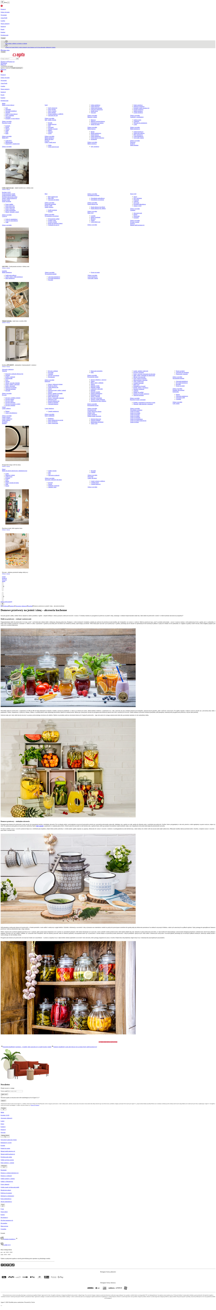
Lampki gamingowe (53, 411)
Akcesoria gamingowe (182, 396)
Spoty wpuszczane (53, 423)
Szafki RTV (8, 140)
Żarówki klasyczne (96, 419)
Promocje (3, 1129)
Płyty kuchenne (138, 198)
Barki (6, 133)
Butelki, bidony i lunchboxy (140, 387)
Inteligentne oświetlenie (97, 422)
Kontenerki (94, 139)
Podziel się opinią (5, 1148)
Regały (7, 127)
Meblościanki (9, 142)
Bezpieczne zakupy (6, 1190)
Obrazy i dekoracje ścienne (55, 384)
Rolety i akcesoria (10, 386)
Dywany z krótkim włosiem (12, 398)
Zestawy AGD (137, 206)
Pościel (50, 484)
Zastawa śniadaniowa (96, 393)
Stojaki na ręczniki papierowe (141, 393)
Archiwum (6, 606)
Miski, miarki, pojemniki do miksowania (144, 375)
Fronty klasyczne (10, 206)
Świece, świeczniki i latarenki (56, 398)
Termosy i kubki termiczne (98, 399)
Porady (2, 29)
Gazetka (3, 20)
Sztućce (93, 384)
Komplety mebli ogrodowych (141, 108)
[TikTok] (13, 1266)
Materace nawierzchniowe (98, 121)
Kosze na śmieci (180, 371)
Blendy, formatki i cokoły (12, 212)
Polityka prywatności (6, 1193)
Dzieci (3, 469)
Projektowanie (4, 35)
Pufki (92, 372)
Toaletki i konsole (53, 129)
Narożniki (8, 109)
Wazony (50, 392)
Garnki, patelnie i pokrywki (140, 371)
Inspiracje (3, 26)
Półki (6, 132)
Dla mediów (4, 1223)
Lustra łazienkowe (138, 136)
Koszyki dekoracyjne (53, 401)
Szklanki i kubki (95, 386)
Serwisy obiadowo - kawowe (98, 379)
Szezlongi (8, 117)
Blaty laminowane (53, 196)
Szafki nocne (94, 111)
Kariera (3, 1214)
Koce (6, 380)
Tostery (93, 220)
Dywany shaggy (9, 399)
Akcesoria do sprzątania (182, 372)
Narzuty (7, 381)
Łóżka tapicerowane (53, 146)
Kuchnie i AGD (6, 192)
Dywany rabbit (9, 401)
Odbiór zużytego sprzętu (7, 1160)
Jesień (3, 581)
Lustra (135, 124)
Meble (3, 103)
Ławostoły (51, 127)
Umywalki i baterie (139, 138)
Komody (7, 126)
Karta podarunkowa (6, 1198)
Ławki (50, 133)
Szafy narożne (52, 112)
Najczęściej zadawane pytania (9, 1139)
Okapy (135, 196)
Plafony (7, 411)
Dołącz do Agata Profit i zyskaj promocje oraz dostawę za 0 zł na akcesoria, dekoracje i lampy (30, 47)
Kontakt (3, 1145)
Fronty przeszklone (10, 210)
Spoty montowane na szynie (55, 420)
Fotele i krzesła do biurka (12, 482)
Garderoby (136, 121)
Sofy (6, 108)
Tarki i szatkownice (138, 381)
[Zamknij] (2, 2)
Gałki (6, 222)
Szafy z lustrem (52, 111)
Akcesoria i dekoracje (8, 369)
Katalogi (3, 32)
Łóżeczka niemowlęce (97, 109)
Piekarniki (136, 199)
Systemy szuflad (52, 222)
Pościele (7, 375)
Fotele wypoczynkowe (11, 114)
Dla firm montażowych (7, 1220)
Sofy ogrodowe (95, 146)
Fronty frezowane (10, 207)
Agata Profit (4, 18)
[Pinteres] (7, 1266)
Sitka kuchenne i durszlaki (140, 380)
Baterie (135, 214)
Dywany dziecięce (10, 402)
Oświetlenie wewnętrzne (97, 199)
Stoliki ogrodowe (138, 111)
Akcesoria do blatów (53, 199)
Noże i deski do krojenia (139, 378)
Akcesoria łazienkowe (54, 277)
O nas (2, 1209)
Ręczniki (50, 280)
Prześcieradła (8, 378)
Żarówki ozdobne (95, 420)
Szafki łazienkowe (138, 131)
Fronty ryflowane (10, 209)
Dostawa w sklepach (6, 1175)
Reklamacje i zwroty (6, 1142)
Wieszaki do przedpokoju (140, 123)
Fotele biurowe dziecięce (97, 138)
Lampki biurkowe (96, 484)
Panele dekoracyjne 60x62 (98, 207)
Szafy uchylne (52, 109)
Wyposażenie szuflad (53, 219)
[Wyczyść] (17, 59)
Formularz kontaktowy (9, 1239)
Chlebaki (135, 390)
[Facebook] (2, 1266)
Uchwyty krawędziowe (11, 220)
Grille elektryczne (95, 222)
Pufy (49, 473)
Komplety (136, 217)
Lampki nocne (95, 482)
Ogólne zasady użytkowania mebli (10, 1187)
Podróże (93, 472)
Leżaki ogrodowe (138, 112)
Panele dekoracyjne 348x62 (98, 208)
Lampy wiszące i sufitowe (98, 481)
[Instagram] (4, 1266)
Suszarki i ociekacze (138, 389)
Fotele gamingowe (96, 136)
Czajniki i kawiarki (138, 383)
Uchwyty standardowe (11, 219)
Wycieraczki (51, 377)
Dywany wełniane (53, 371)
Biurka (92, 131)
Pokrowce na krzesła (10, 387)
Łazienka (4, 271)
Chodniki (50, 374)
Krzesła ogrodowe (138, 109)
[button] (3, 1109)
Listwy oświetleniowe (11, 413)
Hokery (50, 130)
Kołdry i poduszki (10, 377)
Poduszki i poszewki (53, 485)
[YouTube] (10, 1266)
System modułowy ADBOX (55, 114)
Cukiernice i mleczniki (97, 389)
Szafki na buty (137, 120)
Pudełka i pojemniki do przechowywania (144, 402)
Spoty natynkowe (52, 421)
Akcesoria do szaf (53, 115)
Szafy (6, 479)
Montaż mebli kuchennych (8, 1154)
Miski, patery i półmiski (97, 382)
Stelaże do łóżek (95, 124)
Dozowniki (137, 216)
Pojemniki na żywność (139, 386)
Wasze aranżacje (5, 23)
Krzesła (50, 122)
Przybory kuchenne (138, 372)
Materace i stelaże (10, 475)
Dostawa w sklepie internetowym (9, 1173)
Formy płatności (5, 1184)
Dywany (50, 482)
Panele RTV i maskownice (12, 143)
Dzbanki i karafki (95, 392)
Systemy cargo (52, 220)
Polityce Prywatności (35, 1105)
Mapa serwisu (4, 1226)
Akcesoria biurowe (53, 404)
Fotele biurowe (95, 134)
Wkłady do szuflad (138, 392)
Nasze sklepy (4, 1211)
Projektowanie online (6, 1157)
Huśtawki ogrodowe (139, 106)
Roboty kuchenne (95, 217)
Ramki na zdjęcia (52, 386)
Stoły (49, 126)
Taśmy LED (94, 423)
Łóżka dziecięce (95, 106)
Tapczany (93, 112)
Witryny (7, 129)
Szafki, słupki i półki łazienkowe (14, 277)
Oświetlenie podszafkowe (98, 198)
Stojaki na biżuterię (53, 402)
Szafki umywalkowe (139, 133)
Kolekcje (4, 578)
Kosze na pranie (95, 272)
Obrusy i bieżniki (95, 396)
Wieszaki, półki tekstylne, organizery (143, 404)
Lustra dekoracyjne (53, 387)
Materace (93, 120)
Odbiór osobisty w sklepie (8, 1178)
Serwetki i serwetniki (96, 398)
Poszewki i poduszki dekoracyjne (14, 374)
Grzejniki (178, 399)
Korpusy (50, 211)
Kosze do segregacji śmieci (55, 223)
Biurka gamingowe (96, 133)
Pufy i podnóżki (9, 115)
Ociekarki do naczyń (53, 225)
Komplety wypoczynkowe (12, 118)
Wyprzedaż (4, 15)
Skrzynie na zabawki (53, 475)
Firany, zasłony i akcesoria (12, 384)
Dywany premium (10, 405)
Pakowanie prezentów (97, 371)
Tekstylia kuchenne (10, 389)
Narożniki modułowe (11, 111)
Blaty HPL (51, 198)
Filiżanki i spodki (95, 387)
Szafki (7, 130)
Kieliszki (93, 390)
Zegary (50, 389)
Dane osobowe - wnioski (7, 1162)
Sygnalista (3, 1229)
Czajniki (93, 216)
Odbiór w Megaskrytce (7, 1181)
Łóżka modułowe (95, 105)
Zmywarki (136, 202)
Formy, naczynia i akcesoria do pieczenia (144, 374)
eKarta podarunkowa (6, 1201)
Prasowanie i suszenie (182, 374)
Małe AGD (136, 384)
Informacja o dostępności (7, 1196)
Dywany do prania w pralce (12, 404)
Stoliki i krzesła (52, 470)
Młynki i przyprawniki (139, 377)
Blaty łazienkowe (138, 134)
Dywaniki (50, 372)
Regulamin (3, 1170)
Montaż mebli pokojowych (8, 1151)
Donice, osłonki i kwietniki (55, 393)
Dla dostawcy (4, 1217)
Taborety (50, 132)
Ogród (3, 576)
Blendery (93, 219)
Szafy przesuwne (52, 108)
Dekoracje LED (52, 399)
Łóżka (49, 145)
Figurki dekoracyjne (53, 395)
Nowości (4, 579)
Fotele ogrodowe (138, 105)
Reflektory (51, 418)
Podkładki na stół (95, 395)
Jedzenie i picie (52, 487)
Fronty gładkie (9, 204)
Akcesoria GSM (180, 397)
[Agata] (108, 55)
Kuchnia (30, 606)
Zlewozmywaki (138, 213)
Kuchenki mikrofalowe (140, 204)
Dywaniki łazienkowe (54, 278)
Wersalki (7, 112)
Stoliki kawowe (52, 124)
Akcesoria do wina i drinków (98, 401)
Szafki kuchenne (52, 210)
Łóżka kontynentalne (96, 108)
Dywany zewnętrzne (53, 375)
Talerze (93, 381)
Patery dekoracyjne (53, 396)
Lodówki (136, 201)
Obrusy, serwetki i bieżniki (12, 383)
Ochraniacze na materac (97, 123)
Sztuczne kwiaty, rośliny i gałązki (57, 390)
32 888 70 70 (6, 1245)
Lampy (4, 407)
